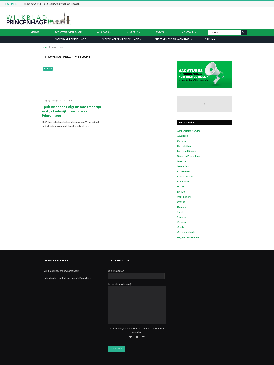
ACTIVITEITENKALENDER (68, 32)
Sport (180, 212)
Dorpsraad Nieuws (186, 151)
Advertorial (183, 136)
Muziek (181, 186)
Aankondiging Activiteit (189, 131)
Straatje (181, 217)
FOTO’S (160, 32)
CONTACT (187, 32)
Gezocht (181, 161)
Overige (181, 202)
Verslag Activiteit (186, 232)
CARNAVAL (211, 39)
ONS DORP (103, 32)
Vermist (181, 227)
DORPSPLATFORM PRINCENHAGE (120, 39)
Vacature (181, 222)
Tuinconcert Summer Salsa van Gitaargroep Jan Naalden (51, 4)
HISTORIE (132, 32)
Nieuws (35, 32)
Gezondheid (183, 166)
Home (44, 47)
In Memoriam (183, 171)
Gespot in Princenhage (188, 156)
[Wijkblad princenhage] (38, 18)
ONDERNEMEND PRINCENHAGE (171, 39)
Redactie (181, 207)
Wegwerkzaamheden (188, 237)
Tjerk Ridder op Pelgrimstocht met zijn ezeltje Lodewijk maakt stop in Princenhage (71, 111)
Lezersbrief (183, 181)
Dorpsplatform (184, 146)
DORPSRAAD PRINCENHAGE (70, 39)
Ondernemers (184, 197)
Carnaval (181, 141)
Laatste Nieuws (185, 176)
